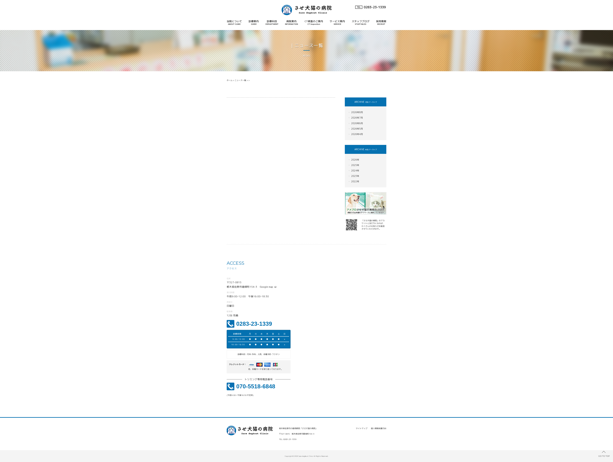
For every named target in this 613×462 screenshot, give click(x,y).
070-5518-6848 (255, 386)
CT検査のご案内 (314, 22)
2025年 (355, 165)
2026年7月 (357, 117)
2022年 (355, 181)
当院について (234, 22)
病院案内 (291, 22)
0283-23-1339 (254, 323)
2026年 (355, 159)
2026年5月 (357, 128)
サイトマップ (361, 428)
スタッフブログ (361, 22)
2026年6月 (357, 123)
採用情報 (381, 22)
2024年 (355, 170)
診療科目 (271, 22)
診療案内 (254, 22)
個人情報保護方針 (378, 428)
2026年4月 (357, 134)
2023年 (355, 175)
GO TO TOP (604, 456)
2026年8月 (357, 112)
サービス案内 (337, 22)
